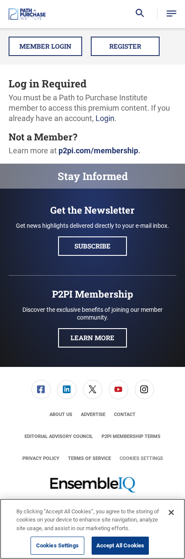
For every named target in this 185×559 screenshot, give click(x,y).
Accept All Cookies (120, 545)
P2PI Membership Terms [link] (131, 436)
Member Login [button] (45, 46)
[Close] (171, 512)
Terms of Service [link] (89, 458)
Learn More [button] (92, 337)
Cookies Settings (141, 458)
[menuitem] (41, 389)
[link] (41, 389)
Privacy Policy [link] (40, 458)
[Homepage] (27, 14)
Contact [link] (125, 414)
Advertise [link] (93, 414)
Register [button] (125, 46)
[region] (92, 529)
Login (105, 118)
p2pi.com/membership (98, 150)
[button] (171, 14)
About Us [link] (60, 414)
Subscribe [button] (92, 246)
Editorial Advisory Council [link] (59, 436)
